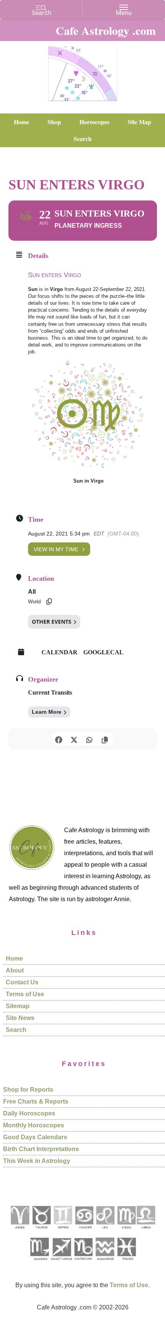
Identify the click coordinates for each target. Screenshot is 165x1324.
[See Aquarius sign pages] (104, 1263)
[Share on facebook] (58, 739)
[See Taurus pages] (41, 1231)
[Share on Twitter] (74, 739)
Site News (20, 1018)
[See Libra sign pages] (145, 1231)
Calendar (59, 652)
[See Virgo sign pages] (126, 1231)
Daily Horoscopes (29, 1113)
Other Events (51, 621)
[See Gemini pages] (63, 1231)
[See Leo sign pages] (105, 1231)
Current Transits (50, 692)
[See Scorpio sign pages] (39, 1263)
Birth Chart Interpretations (41, 1149)
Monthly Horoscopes (33, 1125)
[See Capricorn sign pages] (83, 1263)
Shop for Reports (28, 1089)
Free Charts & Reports (35, 1101)
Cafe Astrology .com (82, 70)
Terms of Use (25, 994)
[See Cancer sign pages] (84, 1231)
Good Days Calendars (35, 1137)
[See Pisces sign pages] (126, 1263)
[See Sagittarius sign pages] (62, 1263)
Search (16, 1030)
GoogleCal (103, 652)
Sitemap (18, 1006)
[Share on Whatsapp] (89, 739)
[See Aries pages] (20, 1231)
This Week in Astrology (36, 1161)
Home (14, 958)
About (15, 970)
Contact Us (22, 982)
